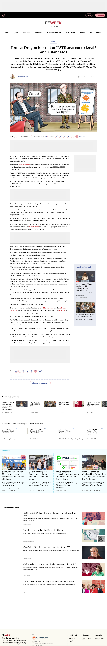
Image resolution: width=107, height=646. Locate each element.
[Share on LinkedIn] (68, 136)
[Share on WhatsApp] (56, 136)
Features (38, 32)
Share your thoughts (40, 383)
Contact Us (72, 638)
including (61, 310)
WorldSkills (70, 32)
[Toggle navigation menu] (3, 15)
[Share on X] (64, 136)
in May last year (47, 308)
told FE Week (34, 227)
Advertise (84, 640)
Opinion (26, 32)
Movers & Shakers (54, 32)
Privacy (71, 640)
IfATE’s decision (24, 165)
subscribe (100, 15)
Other (82, 32)
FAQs (70, 641)
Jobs (16, 32)
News (7, 32)
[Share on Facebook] (60, 136)
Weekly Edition (96, 32)
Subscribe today (99, 638)
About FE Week (86, 638)
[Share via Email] (72, 136)
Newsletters (98, 640)
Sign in (89, 15)
